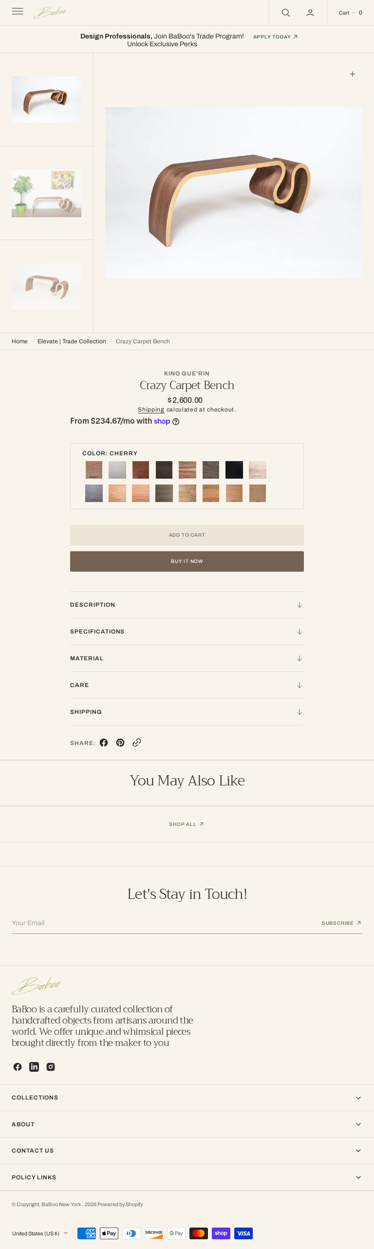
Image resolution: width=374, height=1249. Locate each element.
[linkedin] (34, 1067)
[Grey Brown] (164, 493)
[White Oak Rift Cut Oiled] (140, 493)
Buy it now (187, 561)
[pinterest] (120, 745)
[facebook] (104, 745)
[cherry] (94, 470)
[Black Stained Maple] (234, 470)
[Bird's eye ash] (117, 493)
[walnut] (211, 470)
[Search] (284, 12)
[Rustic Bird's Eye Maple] (257, 470)
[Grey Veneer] (117, 470)
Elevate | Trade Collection (71, 341)
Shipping (151, 409)
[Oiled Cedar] (234, 493)
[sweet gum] (187, 470)
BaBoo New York (61, 1204)
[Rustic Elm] (187, 493)
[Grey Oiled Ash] (94, 493)
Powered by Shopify (120, 1204)
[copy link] (137, 745)
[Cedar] (211, 493)
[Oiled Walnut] (140, 470)
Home (20, 341)
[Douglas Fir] (257, 493)
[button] (16, 13)
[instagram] (50, 1067)
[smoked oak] (164, 470)
